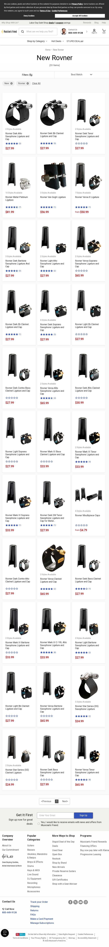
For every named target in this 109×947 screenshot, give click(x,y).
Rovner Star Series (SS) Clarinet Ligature (17, 771)
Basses (31, 849)
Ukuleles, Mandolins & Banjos (37, 856)
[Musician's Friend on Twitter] (75, 902)
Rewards (87, 23)
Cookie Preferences (59, 11)
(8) (55, 652)
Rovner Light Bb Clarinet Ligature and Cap (17, 707)
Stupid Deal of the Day (63, 841)
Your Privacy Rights (38, 938)
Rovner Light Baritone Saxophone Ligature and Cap (87, 645)
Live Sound (32, 874)
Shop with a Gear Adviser (64, 883)
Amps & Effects (35, 862)
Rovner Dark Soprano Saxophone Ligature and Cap (52, 327)
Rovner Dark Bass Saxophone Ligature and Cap (52, 772)
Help (104, 23)
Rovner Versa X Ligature (87, 197)
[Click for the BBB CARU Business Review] (20, 934)
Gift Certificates (60, 879)
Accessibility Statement (87, 938)
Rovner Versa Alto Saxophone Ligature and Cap (52, 391)
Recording (32, 883)
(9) (55, 143)
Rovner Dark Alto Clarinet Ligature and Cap (87, 389)
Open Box (57, 854)
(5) (20, 143)
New (6, 83)
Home (48, 49)
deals (51, 23)
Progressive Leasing (90, 854)
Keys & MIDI (33, 870)
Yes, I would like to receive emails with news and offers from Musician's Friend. (71, 824)
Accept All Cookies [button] (80, 16)
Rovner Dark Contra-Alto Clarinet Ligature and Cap (17, 580)
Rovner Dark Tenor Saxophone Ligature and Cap (87, 136)
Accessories (33, 891)
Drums (30, 866)
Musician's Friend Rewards (93, 841)
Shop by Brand (59, 862)
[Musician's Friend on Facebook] (70, 902)
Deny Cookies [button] (29, 16)
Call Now (9, 911)
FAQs (33, 914)
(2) (55, 271)
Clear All (36, 83)
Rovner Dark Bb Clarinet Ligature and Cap (52, 135)
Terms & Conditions (20, 938)
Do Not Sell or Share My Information (42, 934)
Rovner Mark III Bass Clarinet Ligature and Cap (52, 453)
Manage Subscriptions (42, 923)
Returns (34, 910)
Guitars (30, 845)
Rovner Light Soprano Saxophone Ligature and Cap (17, 454)
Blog (96, 23)
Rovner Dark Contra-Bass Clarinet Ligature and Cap (17, 389)
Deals (55, 846)
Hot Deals (56, 41)
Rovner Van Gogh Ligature (53, 197)
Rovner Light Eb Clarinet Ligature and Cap (87, 325)
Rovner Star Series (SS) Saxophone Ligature (86, 707)
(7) (20, 207)
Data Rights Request (67, 934)
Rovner (21, 83)
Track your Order (39, 902)
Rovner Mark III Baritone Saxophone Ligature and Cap (17, 645)
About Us (6, 845)
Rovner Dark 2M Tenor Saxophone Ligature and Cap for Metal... (52, 518)
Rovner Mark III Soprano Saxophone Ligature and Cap (17, 518)
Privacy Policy (77, 4)
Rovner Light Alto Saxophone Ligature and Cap (52, 263)
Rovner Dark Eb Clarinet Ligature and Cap (17, 325)
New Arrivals (58, 867)
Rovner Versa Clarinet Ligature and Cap (51, 580)
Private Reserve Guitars (64, 871)
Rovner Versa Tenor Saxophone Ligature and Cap (87, 772)
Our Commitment (10, 849)
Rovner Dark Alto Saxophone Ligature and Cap (17, 136)
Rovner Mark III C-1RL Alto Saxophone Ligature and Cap (53, 645)
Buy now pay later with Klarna (93, 850)
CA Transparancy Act (57, 938)
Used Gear (57, 850)
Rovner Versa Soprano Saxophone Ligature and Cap (87, 263)
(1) (55, 207)
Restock (56, 858)
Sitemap (71, 938)
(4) (55, 398)
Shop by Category (36, 41)
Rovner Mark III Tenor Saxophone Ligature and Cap (87, 454)
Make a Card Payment (41, 919)
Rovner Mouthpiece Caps (87, 515)
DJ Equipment (34, 878)
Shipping (34, 906)
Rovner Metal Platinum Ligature (16, 198)
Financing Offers (88, 846)
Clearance (57, 875)
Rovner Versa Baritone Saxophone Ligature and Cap (52, 709)
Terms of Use (45, 11)
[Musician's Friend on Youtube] (80, 902)
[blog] (12, 857)
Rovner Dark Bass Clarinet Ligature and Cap (88, 580)
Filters (25, 74)
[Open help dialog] (5, 933)
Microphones (33, 887)
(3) (20, 271)
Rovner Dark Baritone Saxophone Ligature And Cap (17, 263)
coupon (59, 23)
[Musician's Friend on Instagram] (85, 902)
